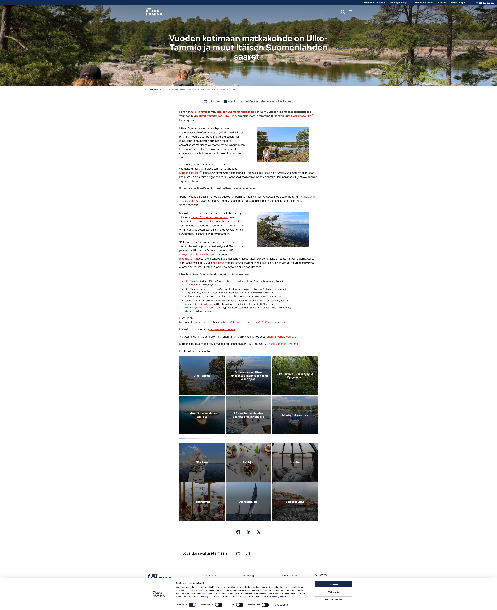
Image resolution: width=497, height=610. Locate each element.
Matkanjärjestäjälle (399, 2)
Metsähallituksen (190, 173)
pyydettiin (222, 132)
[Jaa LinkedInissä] (248, 532)
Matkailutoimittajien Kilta (213, 116)
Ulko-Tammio (199, 111)
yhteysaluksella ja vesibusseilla (198, 254)
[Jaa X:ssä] (259, 532)
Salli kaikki (333, 584)
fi (477, 2)
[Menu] (350, 11)
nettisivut (218, 262)
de (488, 2)
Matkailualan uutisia (263, 101)
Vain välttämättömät (333, 599)
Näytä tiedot (279, 605)
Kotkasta (211, 304)
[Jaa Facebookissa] (238, 532)
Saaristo (442, 2)
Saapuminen (211, 575)
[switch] (218, 605)
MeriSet (222, 300)
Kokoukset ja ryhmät (423, 2)
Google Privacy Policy (275, 596)
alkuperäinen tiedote (223, 329)
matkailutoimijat (189, 258)
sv (484, 2)
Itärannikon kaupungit (375, 2)
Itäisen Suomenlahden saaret (237, 111)
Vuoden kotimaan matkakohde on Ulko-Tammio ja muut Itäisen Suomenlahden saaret (200, 89)
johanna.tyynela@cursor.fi (281, 336)
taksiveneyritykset (194, 307)
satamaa (208, 311)
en (480, 2)
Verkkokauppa (458, 2)
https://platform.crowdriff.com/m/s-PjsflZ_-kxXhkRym (255, 322)
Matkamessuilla (302, 116)
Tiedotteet (285, 101)
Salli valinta (333, 592)
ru (492, 2)
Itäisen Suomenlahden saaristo (209, 217)
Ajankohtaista (156, 89)
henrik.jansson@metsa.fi (284, 344)
